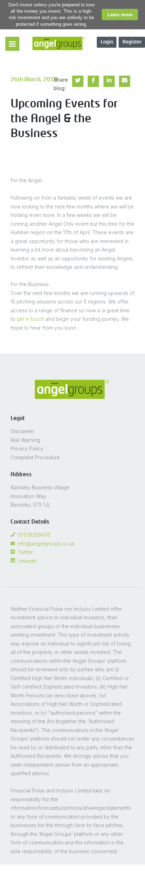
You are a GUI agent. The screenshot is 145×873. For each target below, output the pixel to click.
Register (131, 42)
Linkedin (27, 561)
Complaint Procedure (35, 457)
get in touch (30, 319)
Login (107, 42)
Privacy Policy (27, 449)
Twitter (25, 552)
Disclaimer (22, 431)
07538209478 (34, 535)
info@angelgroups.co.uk (46, 544)
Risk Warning (25, 440)
